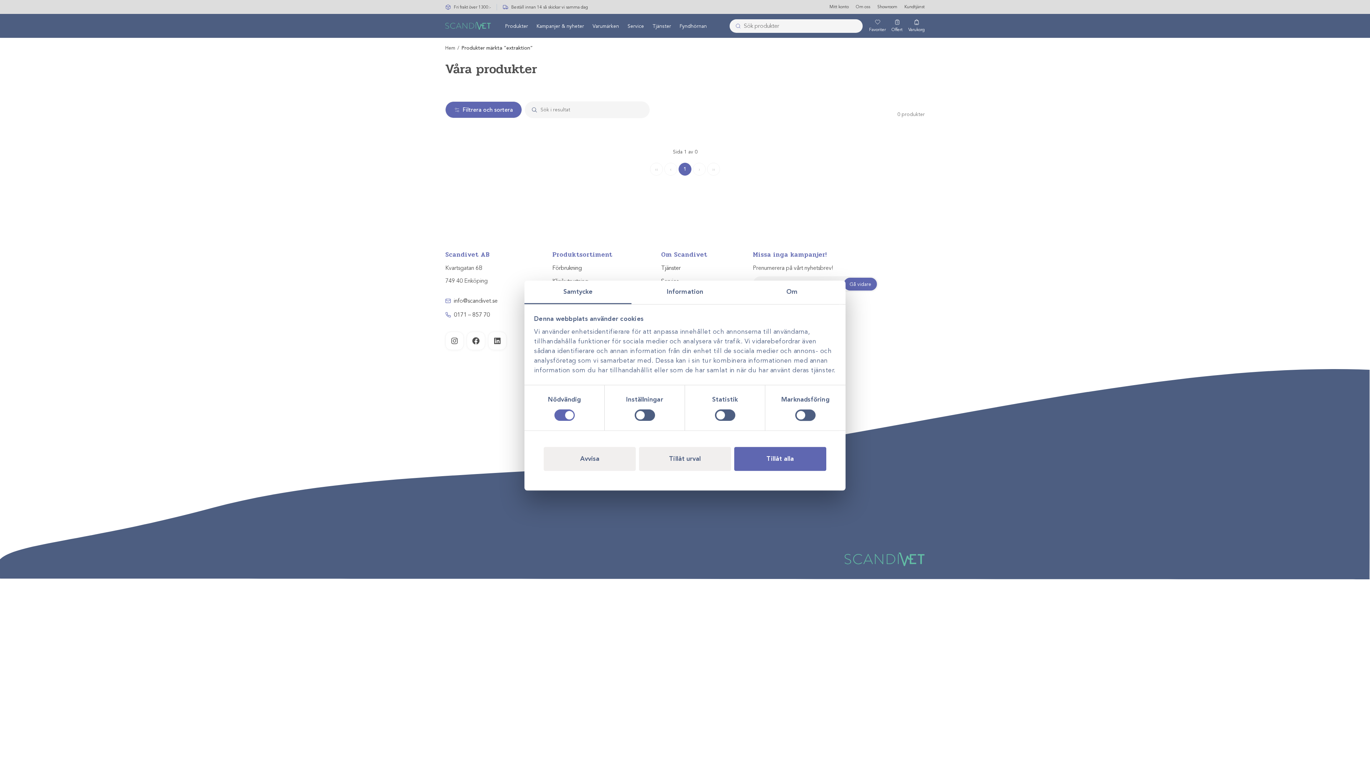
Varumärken (606, 26)
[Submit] (736, 26)
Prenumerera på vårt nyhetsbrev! (793, 268)
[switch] (645, 415)
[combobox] (796, 26)
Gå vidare (860, 284)
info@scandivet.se (476, 300)
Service (636, 26)
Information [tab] (685, 292)
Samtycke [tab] (578, 292)
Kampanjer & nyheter (560, 26)
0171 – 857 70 (472, 314)
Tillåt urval (685, 459)
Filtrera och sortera (488, 110)
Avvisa (590, 459)
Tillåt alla (780, 459)
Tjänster (662, 26)
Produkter (516, 26)
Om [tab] (791, 292)
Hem (450, 48)
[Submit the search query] (531, 109)
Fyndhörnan (693, 26)
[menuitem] (516, 26)
